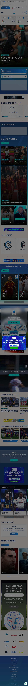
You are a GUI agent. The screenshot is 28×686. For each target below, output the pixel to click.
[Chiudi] (24, 338)
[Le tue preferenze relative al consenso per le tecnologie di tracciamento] (25, 683)
